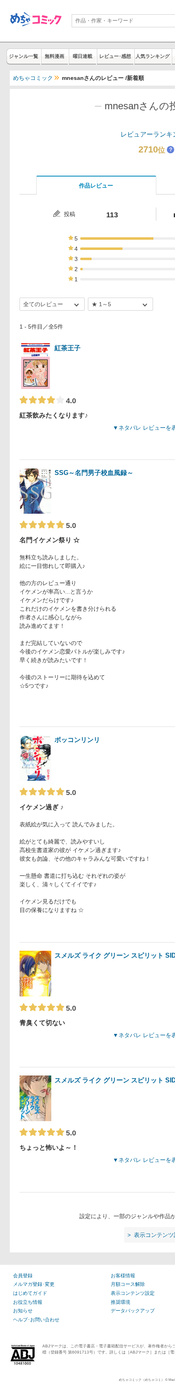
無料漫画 (54, 56)
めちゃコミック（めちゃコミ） (141, 1380)
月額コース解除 (128, 1284)
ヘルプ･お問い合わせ (36, 1320)
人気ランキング (153, 56)
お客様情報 (123, 1276)
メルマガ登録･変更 (34, 1284)
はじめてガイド (30, 1293)
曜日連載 (82, 56)
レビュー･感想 (115, 56)
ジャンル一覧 (23, 56)
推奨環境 (120, 1302)
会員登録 (23, 1276)
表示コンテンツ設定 (133, 1293)
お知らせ (23, 1311)
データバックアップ (133, 1311)
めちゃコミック (33, 78)
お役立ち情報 (27, 1302)
